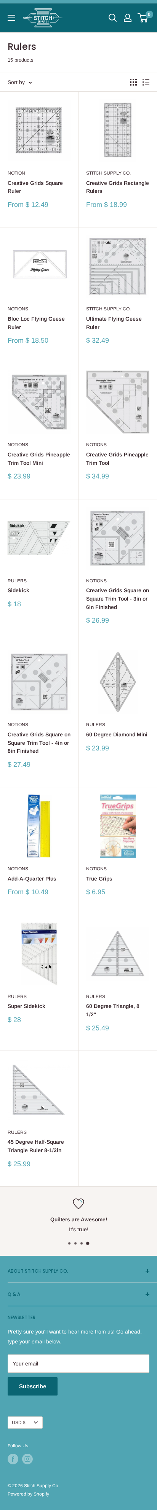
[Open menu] (11, 18)
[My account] (127, 18)
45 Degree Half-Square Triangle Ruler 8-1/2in (36, 1146)
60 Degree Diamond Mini (116, 734)
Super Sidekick (26, 1006)
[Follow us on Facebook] (13, 1459)
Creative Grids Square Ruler (35, 187)
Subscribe (32, 1386)
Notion (16, 173)
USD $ (19, 1422)
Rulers (17, 580)
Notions (18, 309)
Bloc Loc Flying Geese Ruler (36, 323)
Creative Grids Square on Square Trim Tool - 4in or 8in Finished (39, 742)
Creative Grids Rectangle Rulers (117, 187)
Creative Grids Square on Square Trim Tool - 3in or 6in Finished (117, 598)
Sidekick (18, 590)
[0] (143, 17)
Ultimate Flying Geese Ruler (114, 323)
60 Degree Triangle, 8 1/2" (112, 1010)
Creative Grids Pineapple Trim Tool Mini (39, 458)
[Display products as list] (146, 82)
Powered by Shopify (28, 1494)
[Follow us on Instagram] (27, 1459)
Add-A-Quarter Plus (32, 879)
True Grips (99, 879)
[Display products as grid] (133, 82)
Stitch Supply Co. (108, 173)
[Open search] (113, 18)
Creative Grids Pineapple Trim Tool (117, 458)
